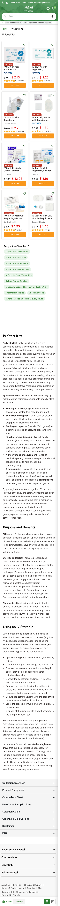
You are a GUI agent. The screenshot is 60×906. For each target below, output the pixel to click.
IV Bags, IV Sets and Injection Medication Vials (26, 287)
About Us (5, 885)
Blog (40, 888)
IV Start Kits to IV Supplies (17, 269)
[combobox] (32, 16)
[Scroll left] (2, 22)
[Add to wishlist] (25, 45)
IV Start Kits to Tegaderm (17, 263)
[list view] (52, 901)
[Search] (5, 16)
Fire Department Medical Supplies (33, 23)
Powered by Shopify (10, 895)
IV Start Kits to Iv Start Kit (17, 251)
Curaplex (7, 174)
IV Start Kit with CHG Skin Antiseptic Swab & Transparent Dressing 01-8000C (42, 219)
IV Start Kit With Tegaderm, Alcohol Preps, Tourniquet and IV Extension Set (42, 172)
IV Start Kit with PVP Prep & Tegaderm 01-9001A (14, 218)
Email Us (17, 885)
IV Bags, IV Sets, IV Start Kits (19, 275)
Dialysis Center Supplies (16, 281)
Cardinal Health (10, 222)
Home (4, 29)
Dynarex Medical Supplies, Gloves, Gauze (24, 299)
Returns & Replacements (12, 888)
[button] (52, 16)
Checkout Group (36, 293)
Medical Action (10, 124)
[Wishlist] (48, 9)
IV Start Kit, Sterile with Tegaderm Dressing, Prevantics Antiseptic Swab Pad (42, 121)
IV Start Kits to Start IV (16, 257)
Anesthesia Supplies (15, 293)
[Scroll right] (55, 22)
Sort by (19, 901)
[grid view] (47, 901)
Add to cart (15, 85)
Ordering (31, 888)
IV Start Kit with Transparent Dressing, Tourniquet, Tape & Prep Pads (14, 71)
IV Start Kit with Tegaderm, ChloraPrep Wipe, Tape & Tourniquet (13, 121)
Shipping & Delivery (33, 885)
